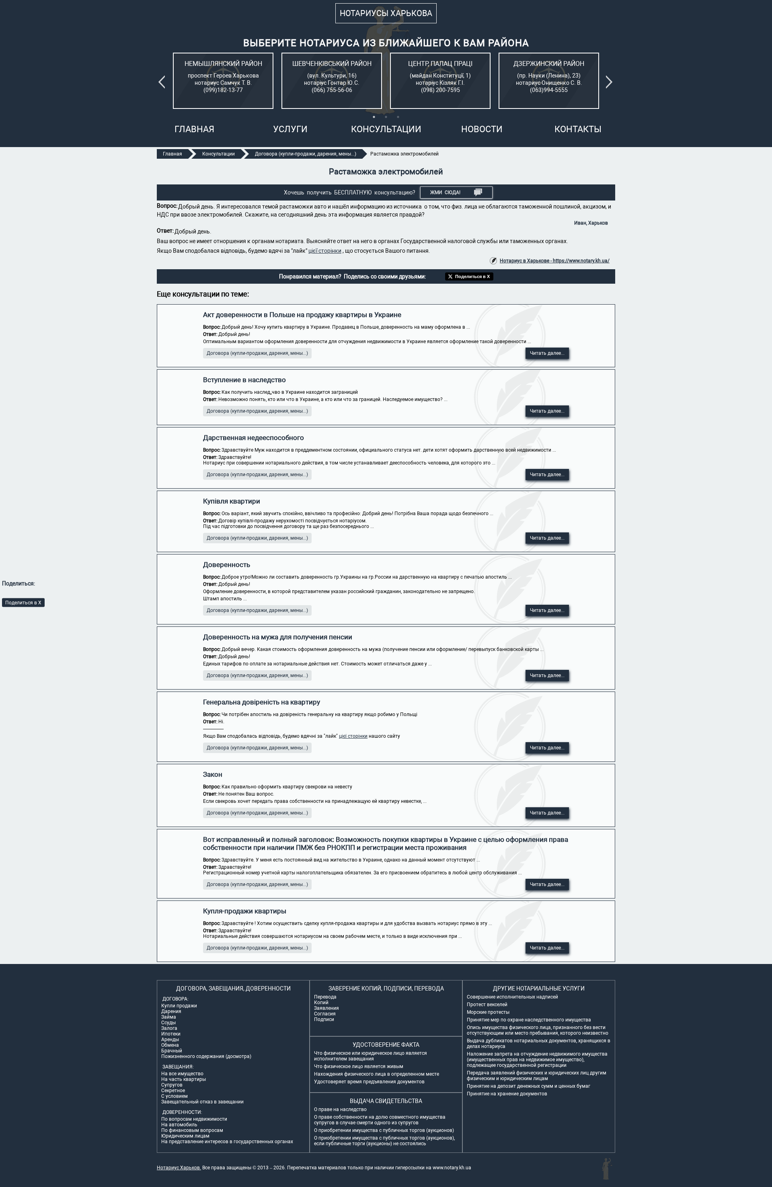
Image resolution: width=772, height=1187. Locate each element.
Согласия (325, 1014)
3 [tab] (398, 117)
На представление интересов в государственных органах (227, 1141)
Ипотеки (171, 1034)
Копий (321, 1002)
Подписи (324, 1019)
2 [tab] (386, 117)
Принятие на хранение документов (507, 1094)
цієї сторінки (324, 251)
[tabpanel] (223, 81)
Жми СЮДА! (445, 192)
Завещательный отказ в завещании (202, 1102)
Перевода (325, 997)
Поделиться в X (23, 602)
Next (611, 82)
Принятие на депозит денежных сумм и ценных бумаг (528, 1086)
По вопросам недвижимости (194, 1119)
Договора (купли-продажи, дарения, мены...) (257, 353)
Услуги (290, 129)
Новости (482, 129)
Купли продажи (179, 1006)
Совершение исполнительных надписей (512, 997)
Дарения (171, 1011)
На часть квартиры (183, 1079)
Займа (168, 1017)
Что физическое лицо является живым (358, 1066)
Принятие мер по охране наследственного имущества (529, 1020)
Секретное (173, 1090)
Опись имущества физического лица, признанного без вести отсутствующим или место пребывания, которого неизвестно (537, 1030)
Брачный (171, 1051)
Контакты (578, 129)
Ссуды (168, 1022)
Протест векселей (487, 1004)
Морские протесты (488, 1012)
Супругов (172, 1085)
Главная (194, 129)
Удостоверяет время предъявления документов (369, 1082)
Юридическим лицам (185, 1136)
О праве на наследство (340, 1109)
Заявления (326, 1008)
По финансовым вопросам (192, 1130)
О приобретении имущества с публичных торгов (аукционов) (384, 1130)
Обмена (170, 1045)
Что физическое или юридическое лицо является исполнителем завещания (370, 1056)
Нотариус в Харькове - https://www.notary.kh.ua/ (555, 261)
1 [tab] (374, 117)
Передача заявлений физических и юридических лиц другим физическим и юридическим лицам (536, 1075)
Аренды (170, 1039)
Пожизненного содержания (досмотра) (206, 1056)
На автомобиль (179, 1125)
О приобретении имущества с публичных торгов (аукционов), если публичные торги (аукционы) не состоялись (384, 1140)
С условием (174, 1096)
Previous (163, 82)
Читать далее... (547, 353)
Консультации (386, 129)
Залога (169, 1028)
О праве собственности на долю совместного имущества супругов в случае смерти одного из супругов (380, 1120)
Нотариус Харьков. (179, 1168)
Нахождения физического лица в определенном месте (376, 1074)
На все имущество (182, 1073)
